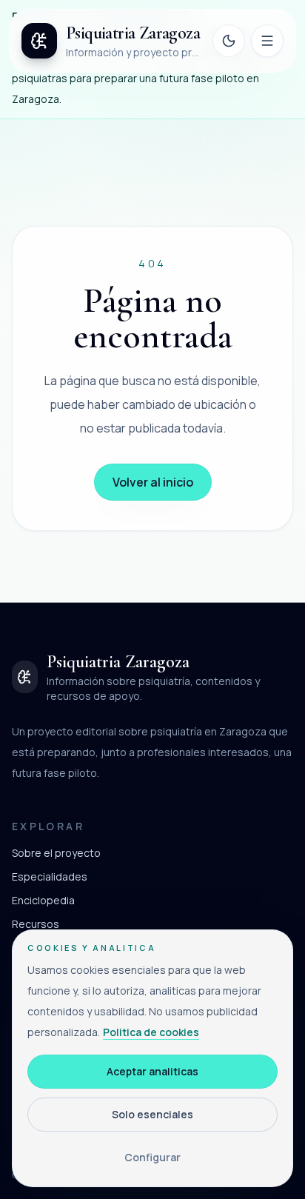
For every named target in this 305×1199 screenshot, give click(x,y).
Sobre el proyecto (56, 853)
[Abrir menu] (267, 40)
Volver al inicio (153, 482)
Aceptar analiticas (152, 1071)
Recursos (35, 924)
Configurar (152, 1157)
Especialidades (49, 876)
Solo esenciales (152, 1114)
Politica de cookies (151, 1032)
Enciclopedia (43, 900)
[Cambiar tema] (228, 40)
